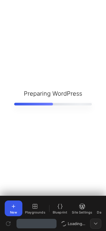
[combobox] (36, 223)
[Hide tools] (95, 223)
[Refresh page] (8, 223)
